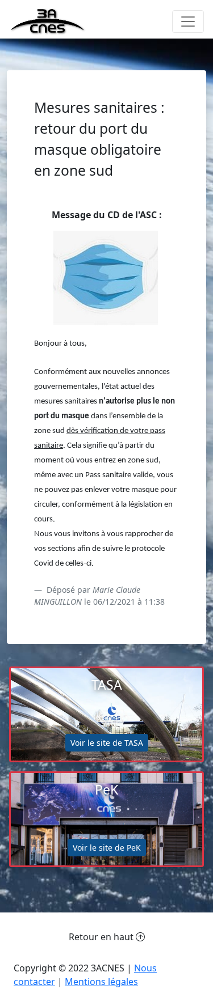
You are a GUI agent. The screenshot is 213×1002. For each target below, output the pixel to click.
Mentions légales (101, 981)
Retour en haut (102, 937)
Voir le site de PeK (107, 847)
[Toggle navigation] (188, 21)
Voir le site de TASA (106, 742)
